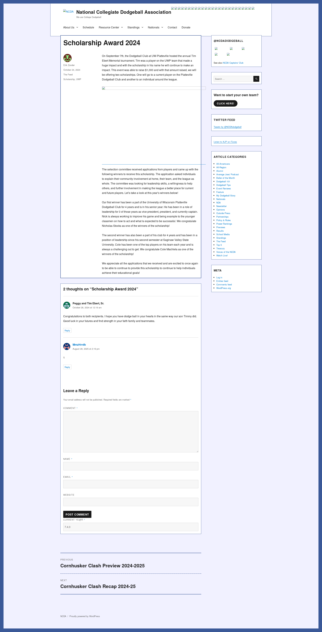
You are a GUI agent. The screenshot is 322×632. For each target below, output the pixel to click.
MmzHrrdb (79, 344)
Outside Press (223, 213)
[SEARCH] (256, 79)
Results (220, 230)
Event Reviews (223, 188)
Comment (70, 408)
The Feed (68, 74)
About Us (68, 27)
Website (68, 494)
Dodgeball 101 (223, 181)
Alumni (219, 170)
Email (68, 476)
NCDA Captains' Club (233, 62)
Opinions (220, 209)
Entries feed (222, 281)
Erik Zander (69, 65)
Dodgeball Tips (223, 184)
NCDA (63, 616)
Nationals (153, 27)
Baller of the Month (225, 177)
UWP (78, 79)
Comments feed (224, 284)
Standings (133, 27)
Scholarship (69, 79)
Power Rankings (224, 223)
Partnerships (222, 216)
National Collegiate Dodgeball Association (123, 11)
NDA (218, 202)
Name (67, 458)
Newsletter (221, 206)
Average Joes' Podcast (227, 174)
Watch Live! (222, 255)
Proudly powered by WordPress (84, 616)
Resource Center (109, 27)
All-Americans (223, 163)
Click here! (225, 103)
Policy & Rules (223, 220)
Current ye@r (74, 519)
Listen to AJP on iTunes (225, 141)
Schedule (88, 27)
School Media (223, 234)
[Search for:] (233, 78)
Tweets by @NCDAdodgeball (227, 126)
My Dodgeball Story (225, 195)
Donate (186, 27)
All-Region (221, 167)
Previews (220, 227)
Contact (172, 27)
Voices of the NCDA (226, 251)
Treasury (220, 248)
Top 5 (219, 244)
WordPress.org (223, 288)
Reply (67, 330)
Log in (219, 277)
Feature (220, 192)
